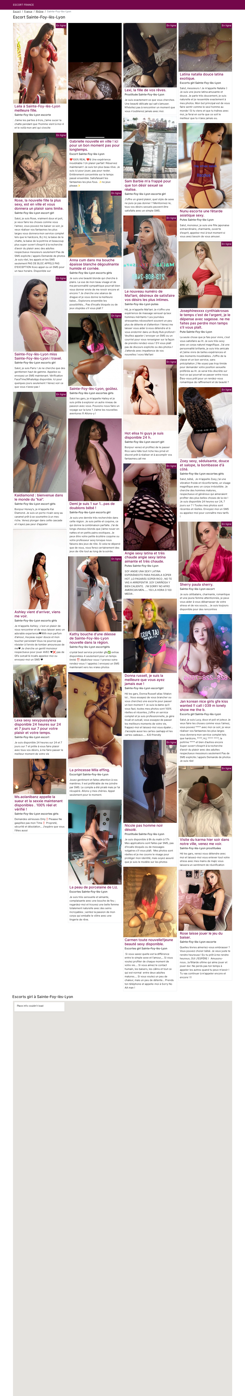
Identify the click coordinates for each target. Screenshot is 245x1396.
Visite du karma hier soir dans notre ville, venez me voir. (204, 841)
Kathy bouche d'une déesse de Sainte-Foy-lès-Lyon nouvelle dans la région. (93, 638)
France (28, 11)
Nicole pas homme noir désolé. (144, 827)
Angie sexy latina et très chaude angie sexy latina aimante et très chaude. (145, 557)
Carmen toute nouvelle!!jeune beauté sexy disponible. (149, 942)
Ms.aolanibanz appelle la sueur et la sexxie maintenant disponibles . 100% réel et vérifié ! (38, 803)
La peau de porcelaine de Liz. (94, 887)
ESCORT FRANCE (23, 4)
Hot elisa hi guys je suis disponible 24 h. (144, 435)
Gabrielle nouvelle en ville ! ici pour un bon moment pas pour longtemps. (95, 145)
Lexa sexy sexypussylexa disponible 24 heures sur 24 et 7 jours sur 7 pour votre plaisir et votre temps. (37, 726)
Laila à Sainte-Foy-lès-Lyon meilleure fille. (37, 108)
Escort (17, 11)
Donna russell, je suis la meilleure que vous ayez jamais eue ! (144, 679)
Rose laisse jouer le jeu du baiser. (201, 935)
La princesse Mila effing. (90, 770)
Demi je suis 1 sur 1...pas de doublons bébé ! (92, 506)
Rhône (40, 11)
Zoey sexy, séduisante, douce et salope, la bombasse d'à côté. (204, 465)
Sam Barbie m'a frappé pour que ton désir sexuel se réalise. (148, 185)
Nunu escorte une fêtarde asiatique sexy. (201, 213)
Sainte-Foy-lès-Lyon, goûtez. (94, 389)
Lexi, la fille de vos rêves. (145, 90)
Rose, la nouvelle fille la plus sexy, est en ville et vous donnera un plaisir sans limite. (39, 204)
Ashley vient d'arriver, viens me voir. (37, 614)
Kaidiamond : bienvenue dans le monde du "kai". (38, 497)
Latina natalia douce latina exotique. (201, 76)
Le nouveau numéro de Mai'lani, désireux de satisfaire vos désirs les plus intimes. (150, 295)
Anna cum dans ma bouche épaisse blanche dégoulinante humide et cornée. (94, 264)
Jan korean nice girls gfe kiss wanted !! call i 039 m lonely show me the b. (204, 705)
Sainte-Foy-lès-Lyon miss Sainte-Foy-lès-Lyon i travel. (38, 356)
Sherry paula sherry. (196, 584)
